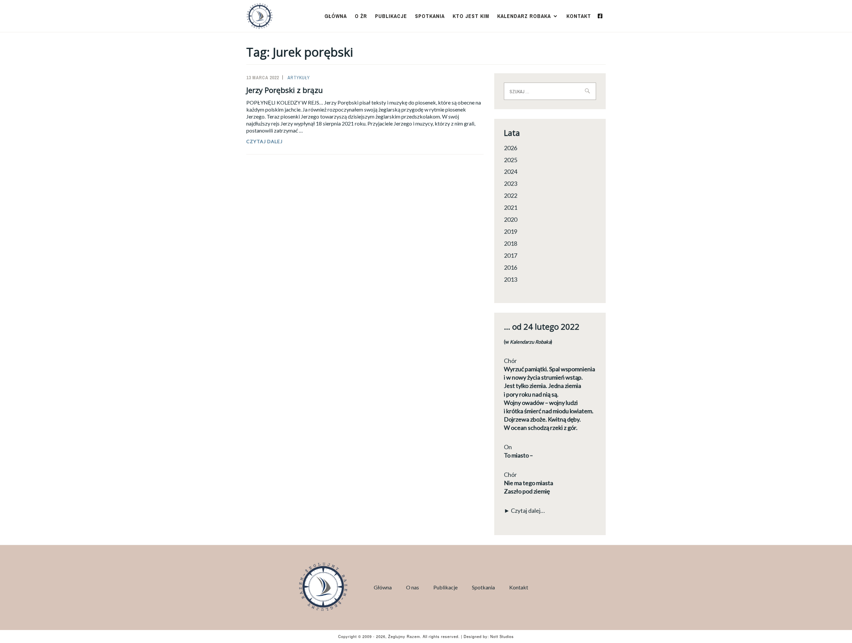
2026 (510, 148)
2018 (510, 243)
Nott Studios (502, 636)
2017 (510, 255)
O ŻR (361, 16)
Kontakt (578, 16)
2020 (510, 219)
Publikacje (391, 16)
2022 (510, 195)
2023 (510, 183)
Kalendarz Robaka (524, 16)
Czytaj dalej (279, 142)
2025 (510, 159)
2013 (510, 279)
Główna (335, 16)
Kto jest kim (471, 16)
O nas (412, 587)
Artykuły (299, 78)
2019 (510, 231)
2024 (510, 171)
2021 (510, 207)
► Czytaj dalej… (524, 510)
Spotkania (430, 16)
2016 (510, 267)
